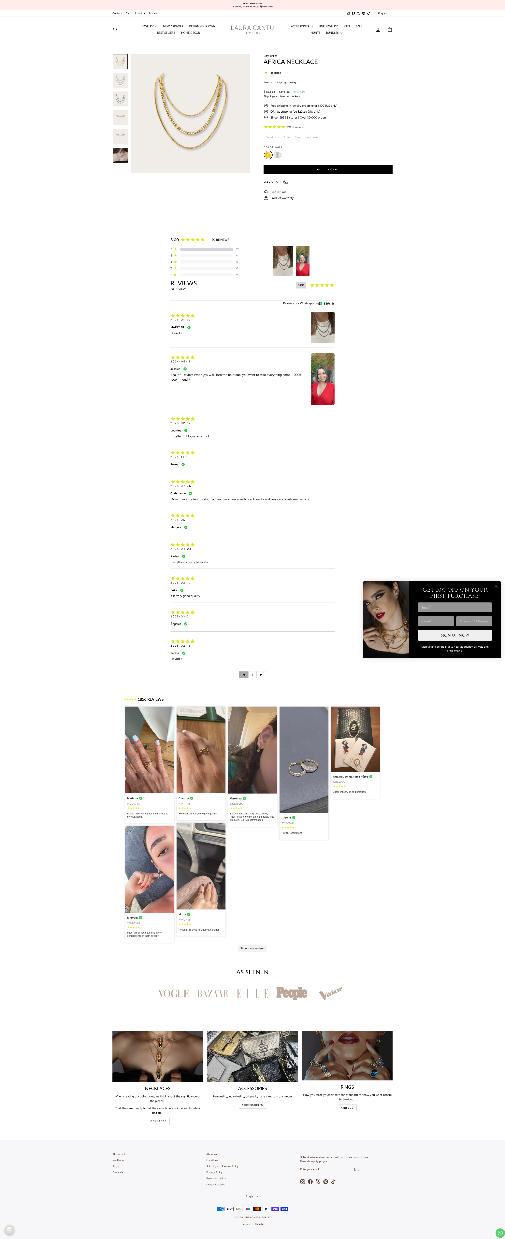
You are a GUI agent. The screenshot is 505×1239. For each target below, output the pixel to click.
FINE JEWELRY (328, 26)
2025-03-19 (180, 582)
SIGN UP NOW (455, 635)
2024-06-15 (180, 361)
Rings (115, 1166)
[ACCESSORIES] (252, 1056)
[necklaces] (157, 1056)
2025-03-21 (180, 616)
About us (140, 13)
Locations (155, 13)
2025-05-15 (180, 520)
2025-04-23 (181, 549)
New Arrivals (173, 26)
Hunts (315, 32)
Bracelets (117, 1172)
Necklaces (118, 1160)
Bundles (332, 32)
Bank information (216, 1178)
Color (273, 147)
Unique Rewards (215, 1184)
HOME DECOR (190, 32)
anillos (347, 1107)
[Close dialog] (496, 586)
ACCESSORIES (252, 1105)
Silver (278, 155)
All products (119, 1154)
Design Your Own (202, 26)
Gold (268, 155)
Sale (359, 26)
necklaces (158, 1121)
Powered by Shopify (252, 1224)
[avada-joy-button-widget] (9, 1229)
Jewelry (147, 26)
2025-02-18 (180, 645)
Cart (128, 13)
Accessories (300, 26)
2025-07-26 (180, 486)
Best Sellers (166, 32)
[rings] (347, 1055)
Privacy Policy (214, 1172)
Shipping (269, 96)
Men (347, 26)
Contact (117, 13)
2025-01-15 (180, 320)
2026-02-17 (180, 423)
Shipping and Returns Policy (222, 1166)
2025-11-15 (180, 457)
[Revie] (326, 303)
